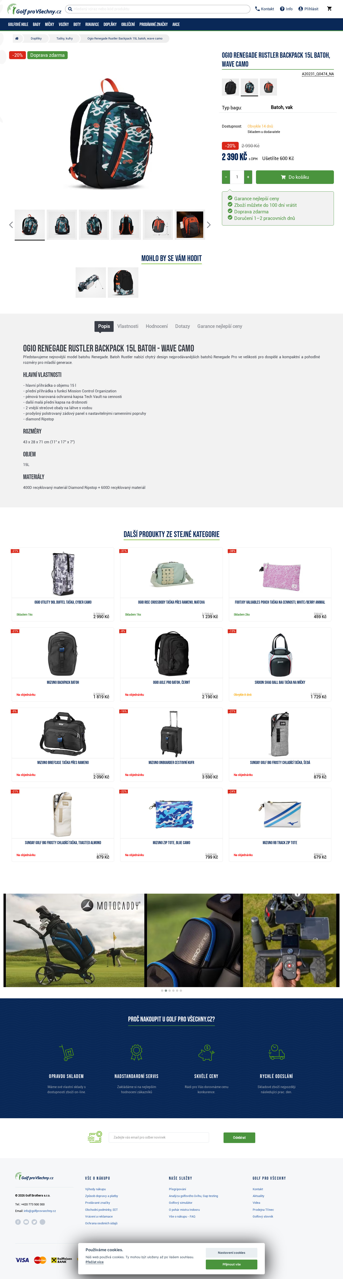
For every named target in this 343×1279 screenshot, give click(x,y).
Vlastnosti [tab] (127, 326)
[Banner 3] (169, 990)
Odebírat (239, 1137)
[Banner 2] (166, 990)
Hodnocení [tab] (157, 326)
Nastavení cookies (231, 1252)
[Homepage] (34, 9)
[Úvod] (18, 38)
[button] (14, 134)
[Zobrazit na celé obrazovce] (14, 68)
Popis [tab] (104, 326)
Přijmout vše (232, 1264)
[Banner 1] (162, 990)
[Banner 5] (177, 990)
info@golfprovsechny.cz (40, 1211)
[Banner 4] (173, 990)
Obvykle (260, 126)
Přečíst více (95, 1262)
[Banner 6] (181, 990)
